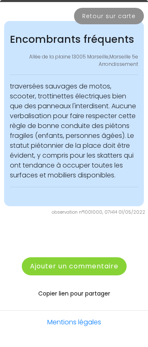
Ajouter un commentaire (74, 266)
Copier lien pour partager (74, 293)
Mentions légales (74, 322)
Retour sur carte (109, 16)
